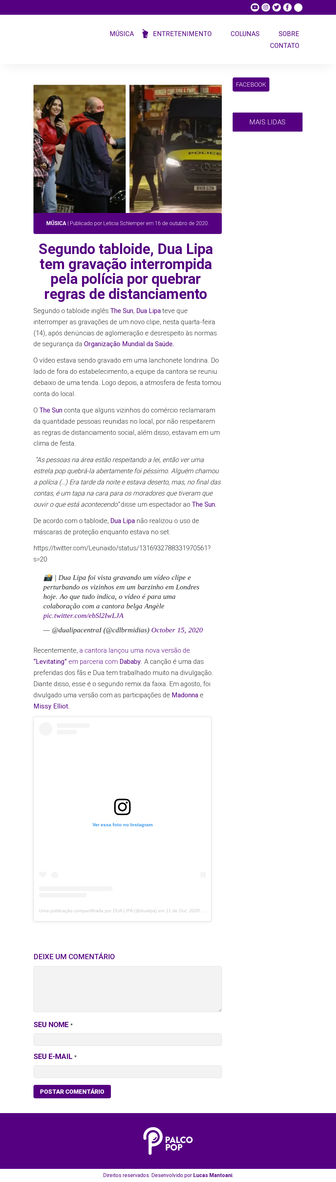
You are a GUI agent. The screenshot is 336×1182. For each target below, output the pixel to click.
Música (122, 34)
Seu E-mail (53, 1056)
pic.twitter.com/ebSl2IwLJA (83, 615)
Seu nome (51, 1024)
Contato (284, 46)
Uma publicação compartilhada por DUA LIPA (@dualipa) (98, 910)
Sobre (289, 34)
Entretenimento (182, 34)
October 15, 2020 (177, 630)
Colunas (245, 34)
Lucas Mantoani (212, 1175)
